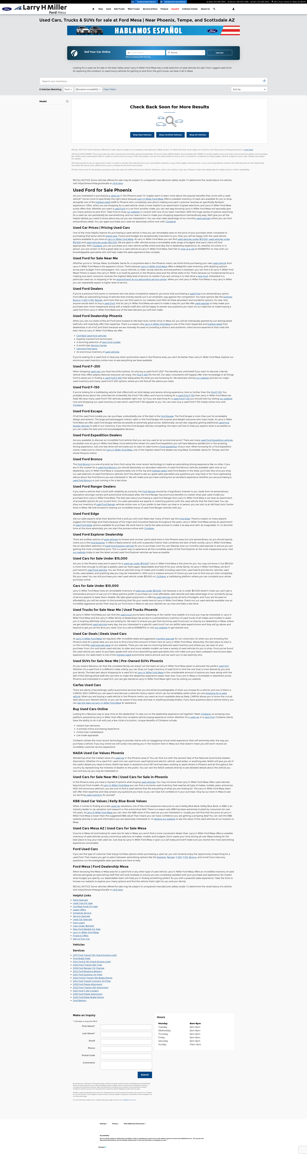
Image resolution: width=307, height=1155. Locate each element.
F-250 (84, 300)
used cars (95, 371)
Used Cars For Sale (83, 903)
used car (115, 195)
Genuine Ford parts (87, 348)
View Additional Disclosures (134, 1124)
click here (248, 149)
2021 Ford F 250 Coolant (86, 990)
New (100, 9)
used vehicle (219, 263)
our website (133, 212)
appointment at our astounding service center (141, 279)
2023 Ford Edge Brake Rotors (88, 997)
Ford (67, 89)
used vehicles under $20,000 (101, 242)
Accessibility (152, 1138)
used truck (126, 614)
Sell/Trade (119, 9)
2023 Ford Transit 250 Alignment (90, 987)
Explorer (227, 297)
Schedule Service (82, 913)
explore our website (164, 819)
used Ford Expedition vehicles (217, 440)
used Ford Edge (84, 525)
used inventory (94, 795)
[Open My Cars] (232, 9)
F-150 (91, 300)
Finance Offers (80, 935)
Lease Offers (79, 909)
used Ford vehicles (97, 570)
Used (108, 9)
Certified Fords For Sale (85, 906)
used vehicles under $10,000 (192, 239)
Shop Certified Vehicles (170, 135)
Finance (164, 9)
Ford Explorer (98, 542)
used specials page (100, 645)
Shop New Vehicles (142, 135)
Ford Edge (184, 518)
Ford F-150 (216, 392)
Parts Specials (80, 900)
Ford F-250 (142, 374)
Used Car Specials (82, 919)
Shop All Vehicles (197, 135)
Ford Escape (167, 416)
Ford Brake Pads (81, 958)
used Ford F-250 (113, 378)
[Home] (7, 9)
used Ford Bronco (107, 467)
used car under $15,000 (136, 563)
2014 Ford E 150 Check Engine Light (92, 961)
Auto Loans (79, 922)
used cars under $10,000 (148, 590)
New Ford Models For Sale (86, 929)
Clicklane (170, 221)
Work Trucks (134, 9)
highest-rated (103, 202)
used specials (203, 218)
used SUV (224, 666)
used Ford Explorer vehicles (119, 546)
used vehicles (112, 352)
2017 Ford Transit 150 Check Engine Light (95, 955)
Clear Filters (109, 89)
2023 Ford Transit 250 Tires (87, 965)
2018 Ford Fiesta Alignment (87, 984)
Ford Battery (79, 1000)
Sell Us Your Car (81, 939)
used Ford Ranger (105, 504)
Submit (145, 1074)
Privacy (115, 1124)
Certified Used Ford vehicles (91, 335)
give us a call (188, 249)
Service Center (99, 345)
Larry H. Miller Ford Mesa (150, 199)
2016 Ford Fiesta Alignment (87, 994)
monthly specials (165, 638)
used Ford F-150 (186, 395)
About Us (205, 9)
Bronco (77, 300)
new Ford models (111, 342)
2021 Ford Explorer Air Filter (87, 974)
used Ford (120, 208)
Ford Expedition (168, 446)
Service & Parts (150, 9)
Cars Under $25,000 (83, 926)
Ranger (99, 300)
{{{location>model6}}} (87, 89)
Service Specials (81, 916)
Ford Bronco (84, 464)
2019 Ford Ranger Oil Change (88, 968)
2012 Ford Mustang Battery (87, 971)
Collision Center (190, 9)
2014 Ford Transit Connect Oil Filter (92, 981)
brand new (111, 236)
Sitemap (103, 1124)
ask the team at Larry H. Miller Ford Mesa (99, 703)
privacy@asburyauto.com (128, 1100)
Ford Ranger (149, 491)
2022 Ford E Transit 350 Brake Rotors (92, 977)
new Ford (203, 276)
